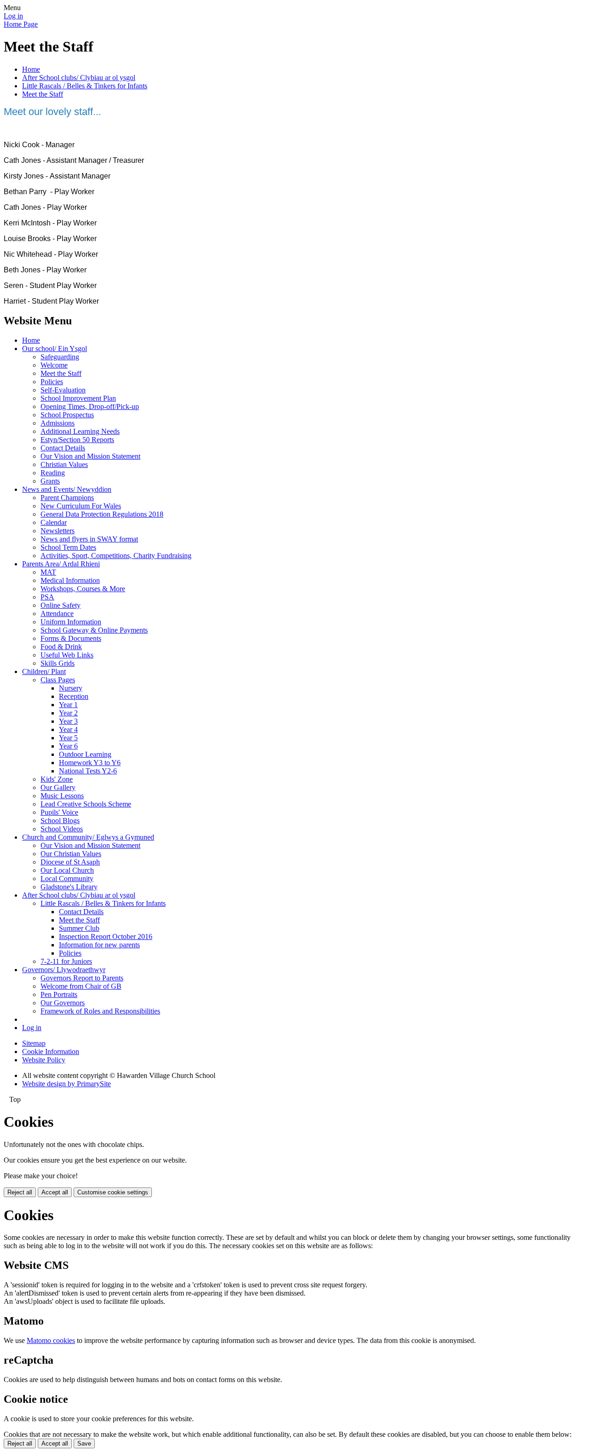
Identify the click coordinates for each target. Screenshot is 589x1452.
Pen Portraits (58, 994)
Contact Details (62, 448)
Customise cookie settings (112, 1192)
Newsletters (57, 531)
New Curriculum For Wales (80, 506)
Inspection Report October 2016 (105, 936)
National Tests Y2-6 (88, 771)
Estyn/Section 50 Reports (77, 440)
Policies (51, 382)
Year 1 (68, 705)
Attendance (57, 613)
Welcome (54, 365)
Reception (73, 696)
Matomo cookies (51, 1340)
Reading (52, 473)
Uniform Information (70, 622)
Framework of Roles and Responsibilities (100, 1011)
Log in (13, 16)
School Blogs (60, 820)
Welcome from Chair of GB (80, 986)
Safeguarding (59, 357)
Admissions (57, 423)
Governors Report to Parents (81, 978)
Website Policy (43, 1060)
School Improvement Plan (78, 398)
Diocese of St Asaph (70, 862)
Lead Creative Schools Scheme (85, 804)
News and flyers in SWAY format (89, 539)
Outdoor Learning (85, 754)
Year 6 (68, 746)
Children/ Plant (44, 671)
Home (31, 69)
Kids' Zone (56, 779)
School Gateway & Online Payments (94, 630)
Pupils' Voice (59, 812)
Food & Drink (61, 647)
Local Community (66, 878)
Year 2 (68, 713)
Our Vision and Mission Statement (90, 456)
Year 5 (68, 738)
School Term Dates (68, 547)
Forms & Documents (70, 638)
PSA (47, 597)
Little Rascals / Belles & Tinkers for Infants (84, 86)
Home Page (21, 24)
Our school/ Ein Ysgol (54, 348)
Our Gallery (57, 787)
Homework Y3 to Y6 (90, 762)
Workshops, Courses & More (82, 589)
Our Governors (62, 1003)
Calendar (53, 522)
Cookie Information (50, 1051)
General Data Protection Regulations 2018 (101, 514)
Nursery (70, 688)
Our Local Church (67, 870)
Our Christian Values (70, 854)
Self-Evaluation (63, 390)
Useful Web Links (66, 655)
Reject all (19, 1192)
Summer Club (79, 928)
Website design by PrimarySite (66, 1084)
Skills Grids (57, 663)
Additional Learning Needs (80, 431)
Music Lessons (62, 796)
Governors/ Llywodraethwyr (63, 970)
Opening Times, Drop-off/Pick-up (89, 406)
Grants (50, 481)
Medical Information (70, 580)
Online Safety (60, 605)
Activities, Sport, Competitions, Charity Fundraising (115, 555)
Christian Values (64, 464)
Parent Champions (67, 497)
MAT (48, 572)
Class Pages (57, 680)
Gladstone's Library (69, 887)
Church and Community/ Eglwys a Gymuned (88, 837)
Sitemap (34, 1043)
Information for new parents (99, 945)
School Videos (61, 829)
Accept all (54, 1192)
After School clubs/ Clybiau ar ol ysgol (78, 77)
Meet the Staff (42, 94)
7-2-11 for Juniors (66, 961)
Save (84, 1443)
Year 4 (68, 729)
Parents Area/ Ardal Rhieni (61, 564)
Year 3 (68, 721)
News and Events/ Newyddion (66, 489)
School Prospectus (67, 415)
